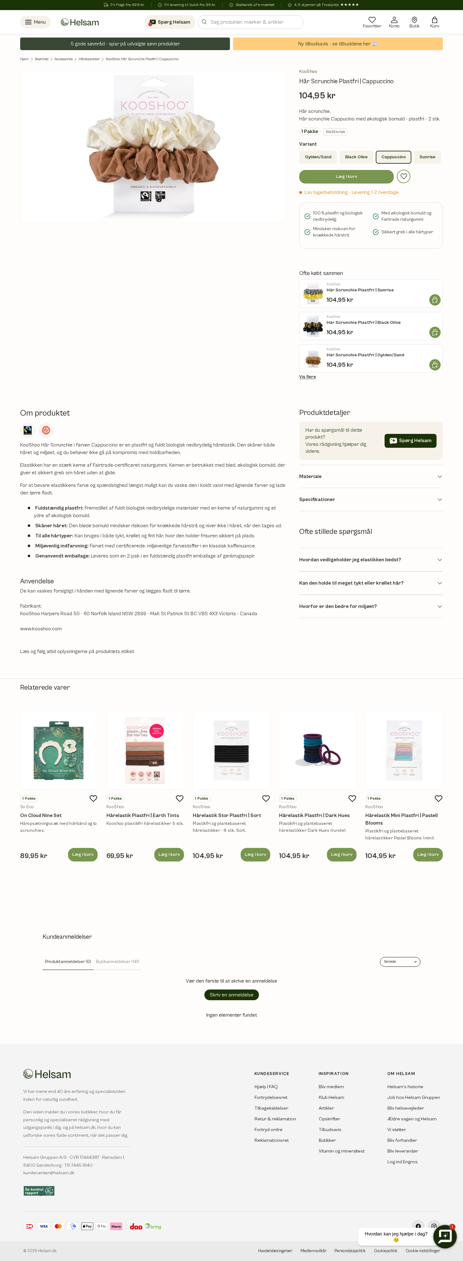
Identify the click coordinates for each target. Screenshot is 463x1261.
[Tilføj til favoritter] (403, 176)
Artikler (326, 1108)
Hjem (24, 59)
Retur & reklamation (275, 1119)
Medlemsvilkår (313, 1251)
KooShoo (308, 71)
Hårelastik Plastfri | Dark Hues (314, 815)
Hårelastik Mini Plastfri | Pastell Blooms (401, 819)
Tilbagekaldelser (271, 1108)
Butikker (327, 1140)
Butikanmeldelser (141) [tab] (117, 961)
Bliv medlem (331, 1086)
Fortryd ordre (268, 1129)
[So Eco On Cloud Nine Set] (59, 750)
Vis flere (307, 376)
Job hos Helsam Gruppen (413, 1097)
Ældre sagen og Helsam (412, 1119)
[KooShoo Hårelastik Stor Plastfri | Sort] (231, 750)
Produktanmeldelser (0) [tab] (68, 961)
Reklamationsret (271, 1140)
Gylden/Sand (318, 157)
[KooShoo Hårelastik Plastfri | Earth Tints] (145, 750)
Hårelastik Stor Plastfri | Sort (227, 815)
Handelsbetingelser (275, 1251)
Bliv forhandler (402, 1140)
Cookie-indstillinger (423, 1251)
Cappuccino (393, 157)
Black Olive (356, 157)
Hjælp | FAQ (266, 1086)
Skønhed (42, 59)
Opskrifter (329, 1119)
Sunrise (427, 157)
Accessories (63, 59)
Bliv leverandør (402, 1151)
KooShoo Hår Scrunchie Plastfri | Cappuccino (142, 59)
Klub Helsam (331, 1097)
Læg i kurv (346, 176)
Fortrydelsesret (271, 1097)
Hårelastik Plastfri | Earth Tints (142, 815)
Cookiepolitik (385, 1251)
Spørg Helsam (415, 440)
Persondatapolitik (350, 1251)
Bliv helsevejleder (405, 1108)
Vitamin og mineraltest (342, 1151)
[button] (434, 22)
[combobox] (250, 22)
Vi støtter (396, 1129)
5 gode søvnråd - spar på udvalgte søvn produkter (125, 44)
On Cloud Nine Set (41, 815)
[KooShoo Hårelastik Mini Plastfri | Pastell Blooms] (404, 750)
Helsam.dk (47, 1251)
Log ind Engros (402, 1162)
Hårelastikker (89, 59)
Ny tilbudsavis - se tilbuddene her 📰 (338, 44)
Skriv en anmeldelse (232, 995)
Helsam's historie (405, 1086)
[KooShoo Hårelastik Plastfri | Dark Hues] (318, 750)
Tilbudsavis (330, 1129)
